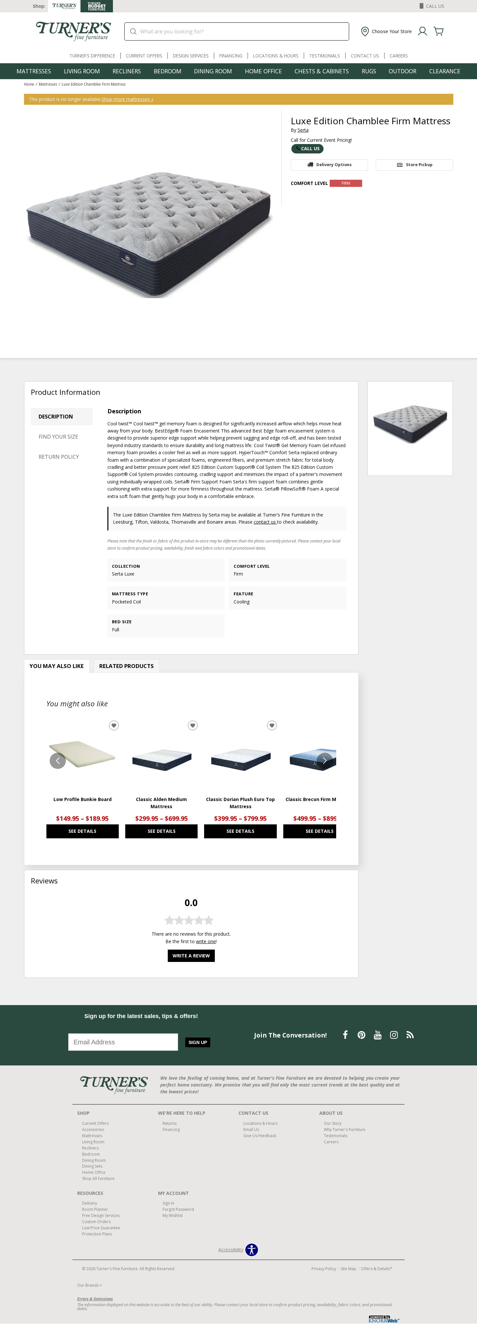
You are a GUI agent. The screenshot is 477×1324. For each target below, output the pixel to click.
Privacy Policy (324, 1268)
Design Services (191, 56)
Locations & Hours (276, 56)
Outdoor (402, 71)
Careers (399, 56)
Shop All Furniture (98, 1178)
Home (29, 84)
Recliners (127, 71)
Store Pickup (419, 164)
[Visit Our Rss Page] (410, 1035)
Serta (303, 130)
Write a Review (191, 956)
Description (56, 416)
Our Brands (89, 1285)
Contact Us (365, 56)
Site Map (348, 1268)
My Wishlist (173, 1215)
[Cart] (438, 31)
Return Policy (59, 456)
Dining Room (213, 71)
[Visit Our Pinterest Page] (362, 1035)
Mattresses (34, 71)
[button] (386, 31)
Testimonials (324, 56)
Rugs (369, 71)
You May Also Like (57, 666)
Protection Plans (97, 1234)
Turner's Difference (92, 56)
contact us (265, 522)
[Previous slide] (58, 761)
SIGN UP (198, 1042)
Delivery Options (334, 164)
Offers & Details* (376, 1268)
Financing (230, 56)
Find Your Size (58, 436)
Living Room (82, 71)
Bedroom (167, 71)
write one (206, 941)
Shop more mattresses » (127, 99)
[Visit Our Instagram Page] (394, 1035)
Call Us (310, 148)
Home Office (263, 71)
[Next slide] (325, 761)
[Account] (422, 31)
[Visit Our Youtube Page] (378, 1035)
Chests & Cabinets (322, 71)
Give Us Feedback (259, 1135)
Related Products (126, 666)
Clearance (444, 71)
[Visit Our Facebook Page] (346, 1035)
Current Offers (144, 56)
